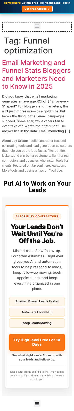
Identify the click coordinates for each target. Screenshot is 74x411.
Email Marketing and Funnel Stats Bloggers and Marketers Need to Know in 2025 (36, 74)
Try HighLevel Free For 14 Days (37, 342)
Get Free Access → (37, 8)
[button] (37, 25)
